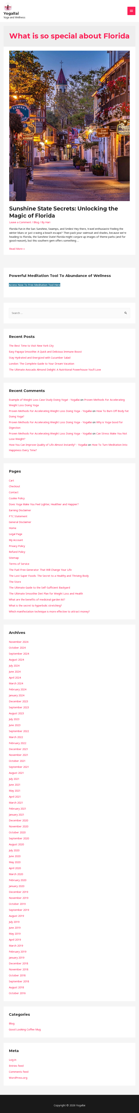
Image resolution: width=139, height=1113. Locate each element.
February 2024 (17, 689)
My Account (16, 540)
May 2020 (14, 862)
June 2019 (14, 927)
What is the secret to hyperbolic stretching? (35, 605)
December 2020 (18, 820)
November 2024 (18, 642)
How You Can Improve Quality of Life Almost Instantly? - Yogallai (48, 444)
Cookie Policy (17, 498)
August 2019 (16, 916)
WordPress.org (18, 1077)
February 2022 (17, 743)
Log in (12, 1059)
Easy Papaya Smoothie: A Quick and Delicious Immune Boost (45, 351)
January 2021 (16, 814)
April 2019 (15, 939)
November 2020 (18, 826)
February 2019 (17, 951)
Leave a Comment (20, 222)
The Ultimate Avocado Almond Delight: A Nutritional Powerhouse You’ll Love (55, 369)
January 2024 (16, 695)
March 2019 (16, 945)
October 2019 (17, 904)
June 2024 (14, 671)
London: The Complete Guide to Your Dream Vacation (41, 363)
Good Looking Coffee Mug (25, 1029)
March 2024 (16, 683)
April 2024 (15, 677)
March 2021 (16, 802)
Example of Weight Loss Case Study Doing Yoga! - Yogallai (44, 399)
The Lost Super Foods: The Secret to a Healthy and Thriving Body (49, 575)
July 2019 (14, 922)
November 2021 (18, 755)
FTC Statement (18, 516)
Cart (11, 480)
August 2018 (16, 987)
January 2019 (16, 957)
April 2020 (15, 868)
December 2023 (18, 701)
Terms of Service (19, 563)
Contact (13, 492)
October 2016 (17, 993)
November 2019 (18, 898)
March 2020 (16, 874)
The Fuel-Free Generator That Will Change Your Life (40, 569)
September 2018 (19, 981)
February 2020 (17, 880)
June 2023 (14, 725)
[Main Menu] (131, 11)
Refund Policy (17, 552)
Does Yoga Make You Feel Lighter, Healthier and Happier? (44, 504)
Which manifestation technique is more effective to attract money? (49, 611)
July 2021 (14, 779)
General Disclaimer (20, 522)
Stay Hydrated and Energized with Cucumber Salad (39, 357)
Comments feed (18, 1071)
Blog (36, 222)
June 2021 (14, 784)
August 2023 (16, 713)
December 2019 (18, 892)
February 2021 (17, 808)
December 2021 (18, 749)
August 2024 (16, 659)
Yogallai (11, 13)
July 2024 (14, 665)
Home (12, 528)
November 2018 (18, 969)
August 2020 (16, 844)
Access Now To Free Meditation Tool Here (34, 285)
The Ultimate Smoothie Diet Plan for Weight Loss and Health (46, 593)
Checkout (14, 486)
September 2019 (19, 910)
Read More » (17, 248)
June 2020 (14, 856)
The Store (15, 581)
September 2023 (19, 707)
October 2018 (17, 975)
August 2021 (16, 773)
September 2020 (19, 838)
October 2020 (17, 832)
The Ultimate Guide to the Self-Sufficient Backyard (39, 587)
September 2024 (19, 653)
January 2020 (16, 886)
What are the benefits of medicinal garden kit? (37, 599)
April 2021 (15, 796)
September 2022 (19, 731)
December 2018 (18, 963)
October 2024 (17, 647)
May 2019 (14, 933)
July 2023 (14, 719)
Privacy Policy (17, 546)
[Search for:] (69, 313)
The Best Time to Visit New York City (31, 345)
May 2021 (14, 790)
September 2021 (19, 767)
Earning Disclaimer (20, 510)
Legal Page (15, 534)
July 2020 (14, 850)
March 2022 (16, 737)
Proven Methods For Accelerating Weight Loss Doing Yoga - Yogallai (50, 411)
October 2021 (17, 761)
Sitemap (14, 557)
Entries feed (16, 1065)
